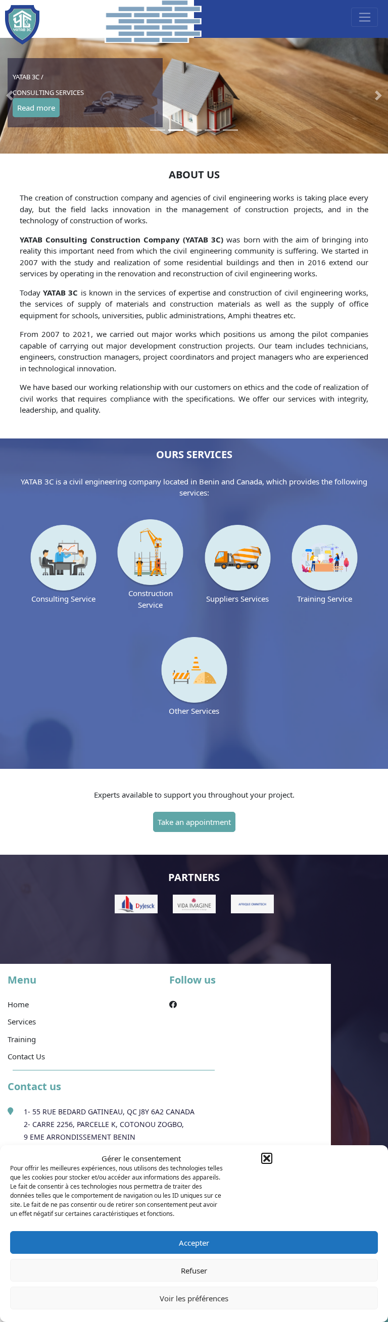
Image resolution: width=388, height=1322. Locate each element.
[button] (267, 1158)
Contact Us (26, 1056)
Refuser (194, 1270)
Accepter (194, 1243)
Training (22, 1039)
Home (18, 1004)
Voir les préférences (194, 1298)
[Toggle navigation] (364, 17)
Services (22, 1021)
